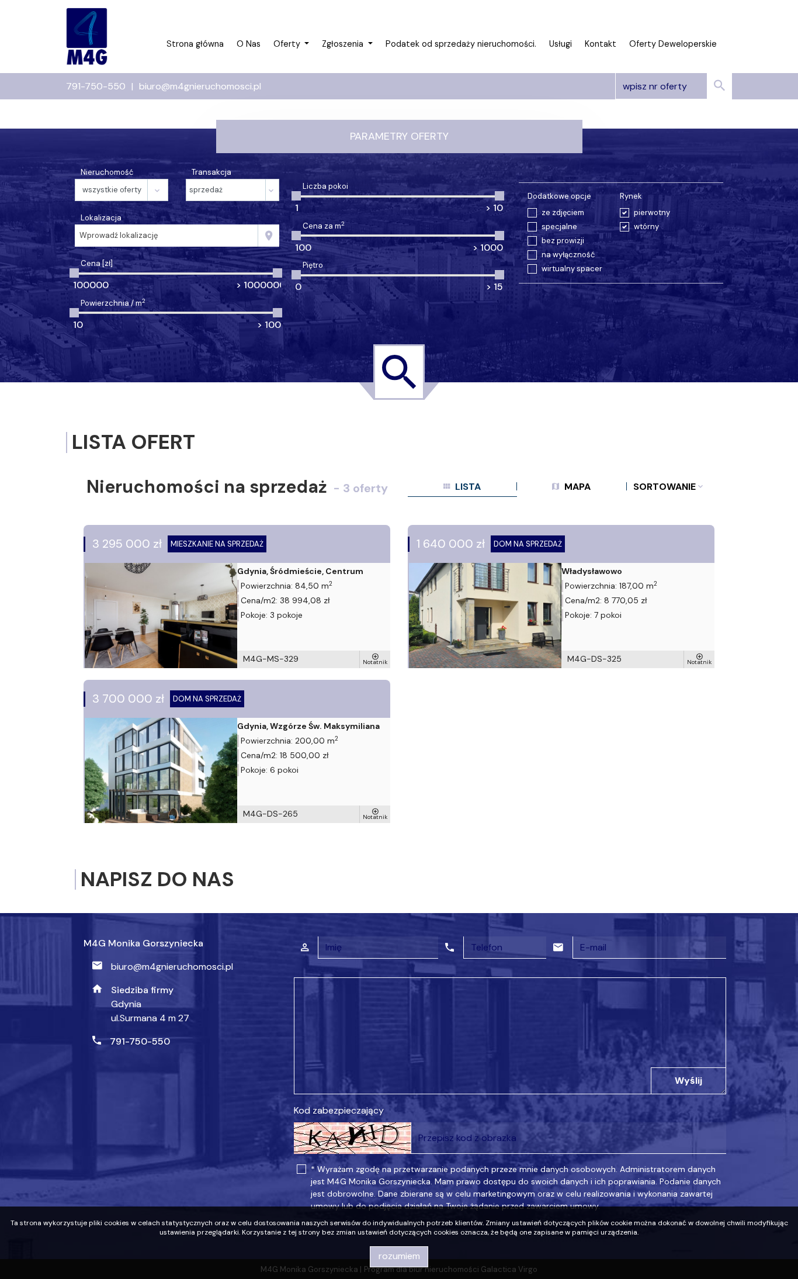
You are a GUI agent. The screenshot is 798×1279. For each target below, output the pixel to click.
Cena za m (324, 225)
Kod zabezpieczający (339, 1110)
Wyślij (688, 1080)
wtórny (646, 226)
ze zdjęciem (563, 212)
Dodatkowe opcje (559, 196)
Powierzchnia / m (113, 303)
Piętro (313, 265)
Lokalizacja (101, 218)
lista (467, 487)
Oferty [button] (288, 44)
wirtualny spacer (572, 269)
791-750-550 (96, 86)
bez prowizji (563, 241)
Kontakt (600, 44)
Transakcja (211, 172)
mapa (576, 487)
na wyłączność (568, 255)
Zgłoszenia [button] (344, 44)
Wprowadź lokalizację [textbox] (118, 235)
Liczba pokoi (325, 186)
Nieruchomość (107, 172)
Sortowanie (665, 487)
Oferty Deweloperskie (673, 44)
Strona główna (195, 44)
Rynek (631, 196)
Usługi (560, 44)
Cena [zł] (97, 263)
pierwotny (652, 212)
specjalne (559, 226)
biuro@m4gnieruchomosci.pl (200, 86)
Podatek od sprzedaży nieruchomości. (461, 44)
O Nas (249, 44)
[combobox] (166, 235)
